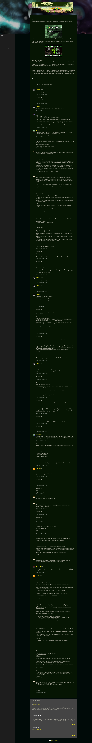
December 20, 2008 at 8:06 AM (41, 493)
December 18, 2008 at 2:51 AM (41, 258)
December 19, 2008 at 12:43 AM (41, 431)
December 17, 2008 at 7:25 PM (41, 103)
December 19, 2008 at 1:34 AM (41, 440)
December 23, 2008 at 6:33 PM (41, 677)
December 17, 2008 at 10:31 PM (41, 155)
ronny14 (37, 113)
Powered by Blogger (54, 740)
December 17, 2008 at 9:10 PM (41, 136)
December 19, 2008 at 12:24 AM (41, 413)
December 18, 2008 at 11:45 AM (41, 291)
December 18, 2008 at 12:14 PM (41, 306)
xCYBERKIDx (38, 150)
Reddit (2, 41)
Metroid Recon (3, 52)
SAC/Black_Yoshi (39, 503)
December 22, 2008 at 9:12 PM (41, 555)
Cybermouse (38, 468)
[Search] (76, 3)
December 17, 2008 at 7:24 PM (41, 94)
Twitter (2, 40)
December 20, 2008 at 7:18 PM (41, 514)
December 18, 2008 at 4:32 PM (41, 373)
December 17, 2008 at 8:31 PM (41, 127)
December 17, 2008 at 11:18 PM (41, 224)
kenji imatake (38, 434)
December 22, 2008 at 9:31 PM (41, 563)
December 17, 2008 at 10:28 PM (41, 147)
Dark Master (38, 106)
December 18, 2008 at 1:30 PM (41, 313)
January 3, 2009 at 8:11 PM (41, 692)
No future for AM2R (36, 702)
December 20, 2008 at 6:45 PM (41, 508)
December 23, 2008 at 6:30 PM (41, 667)
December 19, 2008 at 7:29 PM (41, 465)
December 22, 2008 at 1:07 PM (41, 533)
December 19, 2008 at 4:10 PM (41, 458)
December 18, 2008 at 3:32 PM (41, 360)
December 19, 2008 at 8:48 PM (41, 485)
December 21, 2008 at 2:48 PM (41, 521)
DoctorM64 (38, 175)
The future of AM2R (36, 715)
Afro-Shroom (38, 89)
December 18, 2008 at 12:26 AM (41, 241)
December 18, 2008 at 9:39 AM (41, 274)
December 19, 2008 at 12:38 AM (41, 423)
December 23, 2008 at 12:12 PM (41, 572)
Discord (2, 42)
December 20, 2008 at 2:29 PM (41, 500)
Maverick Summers (39, 496)
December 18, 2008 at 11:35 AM (41, 282)
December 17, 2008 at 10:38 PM (41, 172)
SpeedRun (2, 44)
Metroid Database (4, 50)
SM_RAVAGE (38, 566)
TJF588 (37, 130)
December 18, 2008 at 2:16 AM (41, 248)
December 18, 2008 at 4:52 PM (41, 379)
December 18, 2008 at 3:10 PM (41, 333)
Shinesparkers (3, 51)
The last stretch (35, 727)
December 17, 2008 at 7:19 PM (41, 86)
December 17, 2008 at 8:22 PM (41, 110)
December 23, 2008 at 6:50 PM (41, 686)
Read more (72, 724)
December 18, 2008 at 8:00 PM (41, 397)
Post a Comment (36, 694)
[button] (74, 17)
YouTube (2, 43)
